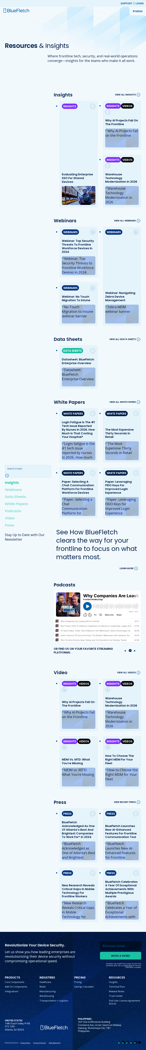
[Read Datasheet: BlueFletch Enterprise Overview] (92, 350)
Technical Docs (117, 986)
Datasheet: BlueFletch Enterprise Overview (78, 361)
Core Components (14, 982)
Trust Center (116, 995)
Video (10, 518)
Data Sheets (15, 496)
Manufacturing (47, 991)
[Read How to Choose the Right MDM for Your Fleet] (107, 747)
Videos (127, 106)
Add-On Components (16, 986)
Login (140, 3)
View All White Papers (122, 402)
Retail (42, 986)
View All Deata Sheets (122, 339)
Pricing (78, 982)
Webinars (13, 489)
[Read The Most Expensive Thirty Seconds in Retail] (136, 413)
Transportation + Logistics (53, 1000)
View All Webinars (125, 220)
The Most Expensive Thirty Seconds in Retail (119, 433)
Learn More (126, 568)
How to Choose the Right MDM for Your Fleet (119, 759)
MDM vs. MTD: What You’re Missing (76, 761)
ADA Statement (54, 1043)
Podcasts (13, 511)
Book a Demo (120, 955)
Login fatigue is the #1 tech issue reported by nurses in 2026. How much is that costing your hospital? (78, 429)
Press (9, 525)
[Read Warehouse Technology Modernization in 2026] (107, 165)
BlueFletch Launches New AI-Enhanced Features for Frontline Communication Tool (121, 831)
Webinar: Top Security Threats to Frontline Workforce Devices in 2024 (78, 246)
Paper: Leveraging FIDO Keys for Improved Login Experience (118, 487)
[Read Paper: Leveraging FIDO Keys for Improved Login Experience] (136, 473)
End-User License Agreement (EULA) (124, 1002)
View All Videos (126, 672)
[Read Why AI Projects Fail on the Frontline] (107, 111)
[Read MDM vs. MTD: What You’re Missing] (64, 747)
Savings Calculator (84, 986)
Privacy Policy (25, 1043)
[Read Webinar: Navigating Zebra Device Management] (136, 232)
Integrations (11, 991)
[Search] (8, 476)
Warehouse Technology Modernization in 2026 (121, 178)
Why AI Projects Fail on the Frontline (121, 122)
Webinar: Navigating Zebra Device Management (120, 296)
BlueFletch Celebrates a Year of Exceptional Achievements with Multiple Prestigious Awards (121, 889)
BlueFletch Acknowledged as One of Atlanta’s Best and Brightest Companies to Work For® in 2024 (78, 829)
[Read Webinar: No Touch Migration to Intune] (92, 288)
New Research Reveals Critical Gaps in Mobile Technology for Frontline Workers (78, 890)
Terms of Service (39, 1043)
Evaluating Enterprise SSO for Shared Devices (77, 178)
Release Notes (116, 991)
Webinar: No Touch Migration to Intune (76, 298)
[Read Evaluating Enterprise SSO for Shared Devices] (92, 106)
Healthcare (45, 982)
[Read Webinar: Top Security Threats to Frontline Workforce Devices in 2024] (92, 232)
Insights (12, 482)
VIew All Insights (125, 94)
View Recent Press (125, 802)
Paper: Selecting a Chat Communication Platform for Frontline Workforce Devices (78, 487)
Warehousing (46, 995)
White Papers (16, 504)
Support (126, 3)
